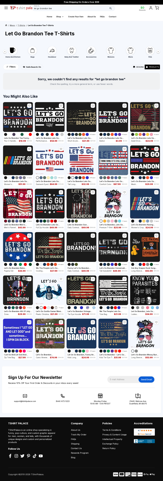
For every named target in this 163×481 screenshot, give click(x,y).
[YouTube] (41, 456)
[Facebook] (10, 456)
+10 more (92, 177)
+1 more (124, 221)
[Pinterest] (28, 456)
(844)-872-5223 (63, 401)
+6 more (124, 134)
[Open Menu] (6, 8)
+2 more (29, 177)
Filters (13, 67)
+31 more (61, 264)
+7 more (156, 177)
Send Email (146, 379)
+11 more (61, 177)
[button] (29, 106)
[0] (157, 8)
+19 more (124, 307)
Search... (37, 6)
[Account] (151, 8)
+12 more (92, 134)
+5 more (156, 221)
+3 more (124, 177)
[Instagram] (16, 456)
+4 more (29, 221)
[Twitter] (22, 456)
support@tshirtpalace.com (25, 401)
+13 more (61, 221)
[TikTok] (35, 456)
